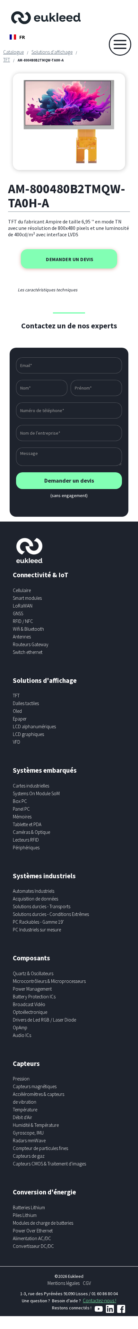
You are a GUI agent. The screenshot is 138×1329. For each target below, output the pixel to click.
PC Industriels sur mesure (37, 930)
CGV (87, 1283)
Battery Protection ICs (34, 997)
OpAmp (20, 1027)
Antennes (22, 637)
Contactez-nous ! (99, 1300)
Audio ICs (22, 1035)
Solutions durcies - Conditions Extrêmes (51, 914)
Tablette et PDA (27, 824)
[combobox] (17, 37)
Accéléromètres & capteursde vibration (38, 1098)
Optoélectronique (30, 1012)
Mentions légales (63, 1283)
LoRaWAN (22, 606)
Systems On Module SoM (36, 793)
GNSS (18, 613)
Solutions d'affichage (52, 52)
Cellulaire (22, 590)
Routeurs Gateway (30, 644)
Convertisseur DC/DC (33, 1246)
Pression (21, 1079)
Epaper (20, 719)
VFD (16, 742)
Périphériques (26, 847)
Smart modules (27, 598)
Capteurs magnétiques (34, 1086)
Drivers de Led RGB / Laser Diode (44, 1020)
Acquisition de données (35, 899)
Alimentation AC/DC (32, 1238)
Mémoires (22, 817)
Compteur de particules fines (40, 1148)
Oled (17, 711)
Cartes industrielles (31, 786)
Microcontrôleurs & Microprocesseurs (49, 981)
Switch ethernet (27, 652)
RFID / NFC (23, 621)
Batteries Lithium (29, 1207)
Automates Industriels (33, 891)
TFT (6, 60)
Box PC (20, 801)
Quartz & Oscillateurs (33, 973)
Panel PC (21, 809)
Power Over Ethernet (33, 1231)
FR (22, 37)
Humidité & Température (36, 1125)
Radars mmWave (29, 1140)
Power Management (32, 989)
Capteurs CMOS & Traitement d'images (49, 1164)
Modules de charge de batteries (43, 1223)
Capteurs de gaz (29, 1156)
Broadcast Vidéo (29, 1004)
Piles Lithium (25, 1215)
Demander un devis (70, 259)
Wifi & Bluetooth (28, 629)
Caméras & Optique (31, 832)
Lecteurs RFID (26, 840)
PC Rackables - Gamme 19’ (38, 922)
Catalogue (13, 52)
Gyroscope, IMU (28, 1133)
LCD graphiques (28, 734)
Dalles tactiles (26, 703)
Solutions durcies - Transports (41, 906)
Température (25, 1110)
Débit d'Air (22, 1117)
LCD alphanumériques (34, 726)
